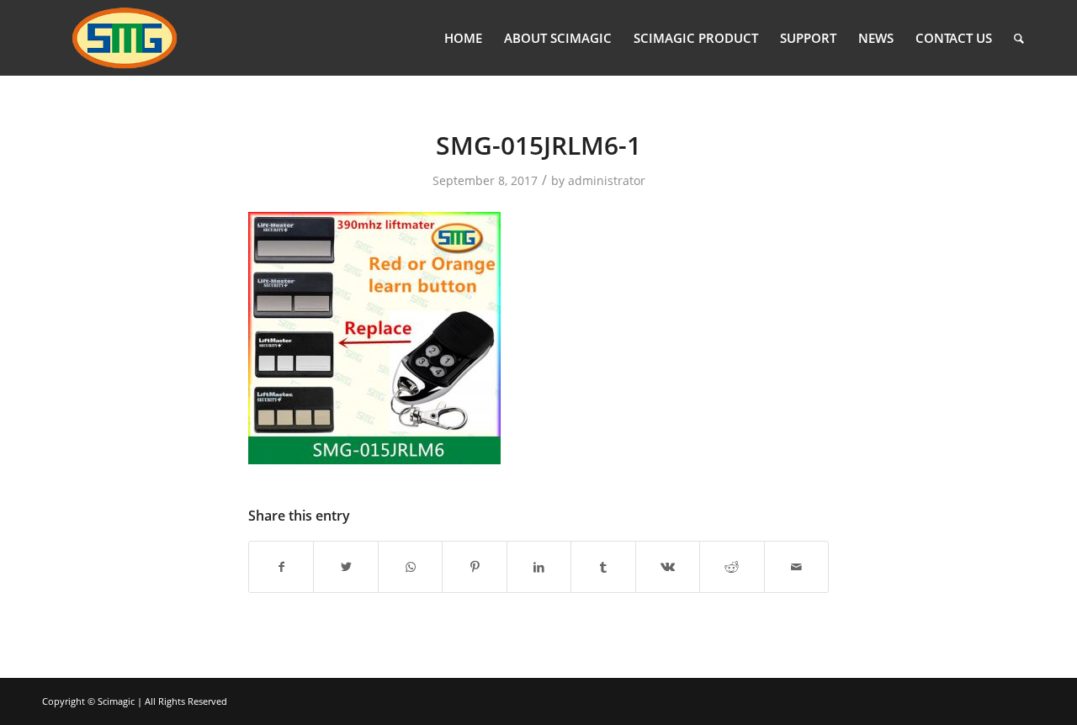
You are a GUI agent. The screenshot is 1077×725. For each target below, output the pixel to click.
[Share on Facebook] (281, 567)
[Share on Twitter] (345, 567)
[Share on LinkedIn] (538, 567)
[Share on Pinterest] (474, 567)
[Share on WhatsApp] (410, 567)
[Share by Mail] (797, 567)
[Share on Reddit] (731, 567)
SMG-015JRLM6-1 (538, 145)
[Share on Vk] (667, 567)
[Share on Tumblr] (602, 567)
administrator (606, 180)
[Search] (1019, 38)
